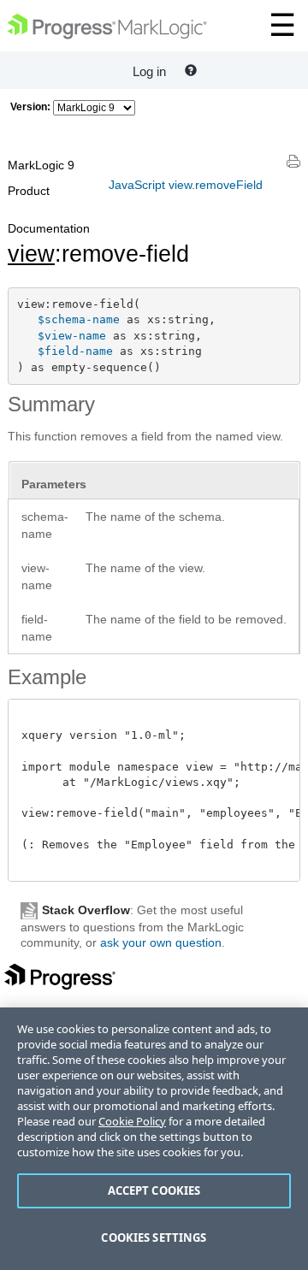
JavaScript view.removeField (186, 185)
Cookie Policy (132, 1121)
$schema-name (79, 319)
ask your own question (161, 942)
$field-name (75, 351)
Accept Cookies (154, 1190)
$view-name (72, 335)
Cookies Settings (153, 1237)
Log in (149, 71)
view (31, 254)
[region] (154, 1138)
